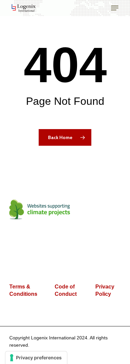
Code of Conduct (66, 290)
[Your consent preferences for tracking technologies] (36, 357)
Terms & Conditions (23, 290)
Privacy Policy (104, 290)
